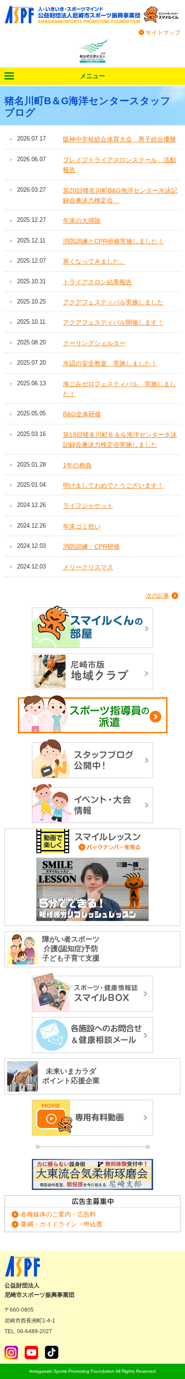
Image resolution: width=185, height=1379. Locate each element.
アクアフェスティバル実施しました (113, 302)
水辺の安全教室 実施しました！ (110, 363)
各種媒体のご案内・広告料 (58, 1214)
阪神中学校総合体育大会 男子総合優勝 (119, 139)
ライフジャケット (88, 505)
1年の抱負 (77, 465)
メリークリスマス (88, 567)
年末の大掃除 (82, 220)
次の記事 (157, 595)
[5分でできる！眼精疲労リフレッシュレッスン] (92, 889)
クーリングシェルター (94, 343)
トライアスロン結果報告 (97, 282)
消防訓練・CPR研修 (91, 546)
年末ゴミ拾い (82, 526)
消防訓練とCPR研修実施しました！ (113, 241)
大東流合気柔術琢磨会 (92, 1174)
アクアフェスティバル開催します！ (113, 322)
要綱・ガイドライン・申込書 (61, 1224)
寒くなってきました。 (94, 261)
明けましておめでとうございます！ (113, 485)
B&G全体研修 (82, 414)
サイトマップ (163, 32)
